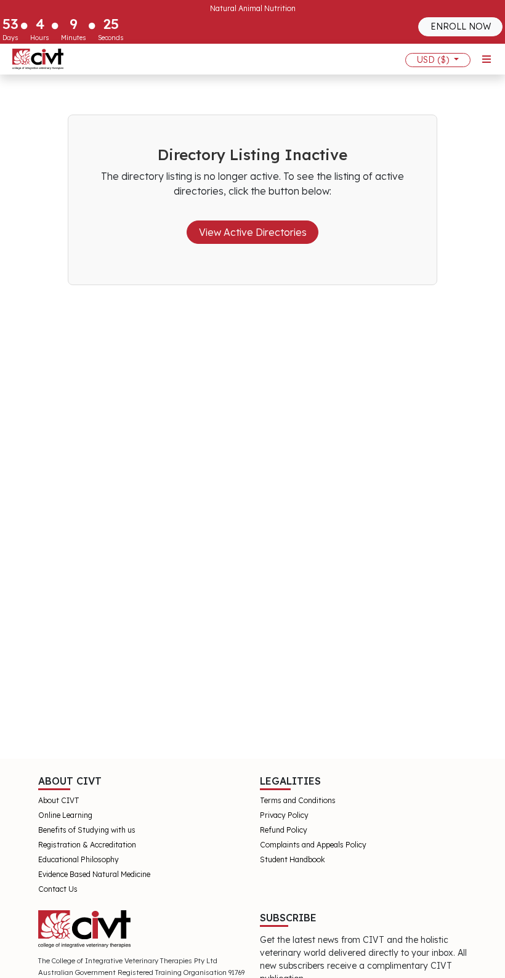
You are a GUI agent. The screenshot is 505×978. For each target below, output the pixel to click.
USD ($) (434, 59)
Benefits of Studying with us (86, 830)
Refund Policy (283, 830)
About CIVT (58, 800)
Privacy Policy (284, 815)
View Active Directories (253, 232)
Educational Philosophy (78, 859)
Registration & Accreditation (87, 844)
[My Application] (37, 59)
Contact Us (58, 889)
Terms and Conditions (298, 800)
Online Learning (65, 815)
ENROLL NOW (460, 26)
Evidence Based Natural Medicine (94, 874)
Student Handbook (292, 859)
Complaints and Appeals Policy (313, 844)
